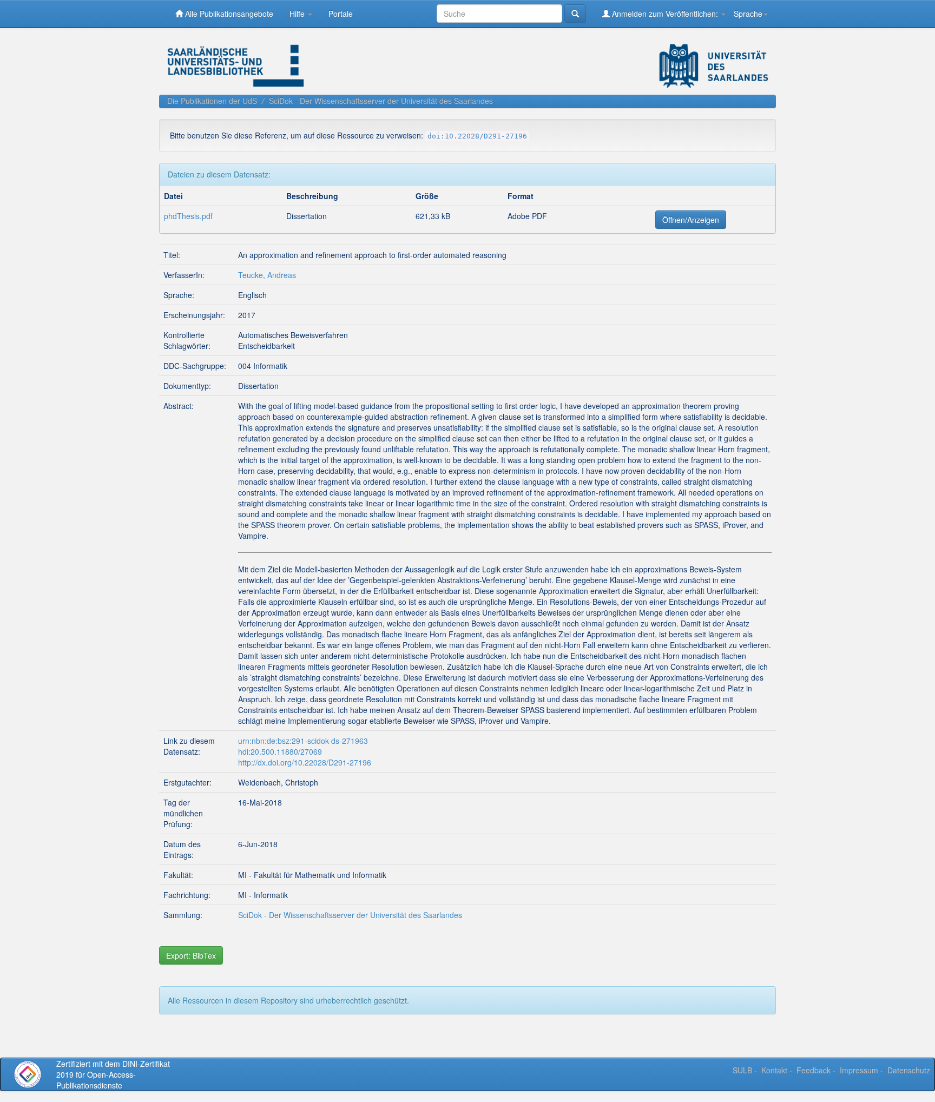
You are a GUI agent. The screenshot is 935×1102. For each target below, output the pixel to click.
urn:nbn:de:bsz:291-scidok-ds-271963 (303, 740)
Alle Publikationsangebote (228, 13)
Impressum (859, 1070)
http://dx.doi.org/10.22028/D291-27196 (304, 762)
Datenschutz (908, 1070)
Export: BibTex (191, 955)
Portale (340, 13)
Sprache (748, 13)
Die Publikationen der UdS (212, 100)
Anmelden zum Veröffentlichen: (665, 13)
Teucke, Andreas (267, 274)
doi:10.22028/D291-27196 (477, 136)
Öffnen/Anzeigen (690, 219)
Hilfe (298, 13)
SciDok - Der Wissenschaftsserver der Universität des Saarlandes (381, 100)
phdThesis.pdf (188, 215)
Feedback (813, 1070)
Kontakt (774, 1070)
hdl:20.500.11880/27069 (280, 751)
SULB (742, 1070)
